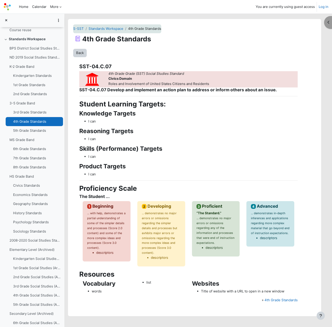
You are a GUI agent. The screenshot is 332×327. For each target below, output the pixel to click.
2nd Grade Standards (30, 94)
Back (80, 53)
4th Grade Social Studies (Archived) (37, 295)
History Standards (27, 213)
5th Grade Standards (29, 130)
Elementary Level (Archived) (31, 249)
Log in (323, 7)
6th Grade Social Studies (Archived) (37, 323)
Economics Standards (30, 195)
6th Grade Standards (29, 149)
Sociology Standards (29, 231)
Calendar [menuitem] (39, 7)
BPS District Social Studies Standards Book (35, 48)
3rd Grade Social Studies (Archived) (37, 286)
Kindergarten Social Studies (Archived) (37, 258)
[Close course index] (6, 20)
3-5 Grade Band (22, 103)
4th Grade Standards (29, 121)
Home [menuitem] (23, 7)
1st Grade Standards (29, 85)
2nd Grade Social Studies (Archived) (37, 277)
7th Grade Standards (29, 158)
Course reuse (20, 30)
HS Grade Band (21, 176)
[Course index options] (58, 20)
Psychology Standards (31, 222)
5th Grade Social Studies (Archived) (37, 304)
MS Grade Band (21, 140)
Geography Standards (30, 204)
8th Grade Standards (29, 167)
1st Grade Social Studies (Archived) (37, 268)
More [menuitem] (54, 7)
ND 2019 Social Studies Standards (35, 57)
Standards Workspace (27, 39)
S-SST (78, 28)
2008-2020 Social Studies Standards (35, 240)
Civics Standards (26, 185)
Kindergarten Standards (32, 75)
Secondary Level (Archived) (31, 313)
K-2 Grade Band (21, 66)
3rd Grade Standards (30, 112)
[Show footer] (321, 316)
